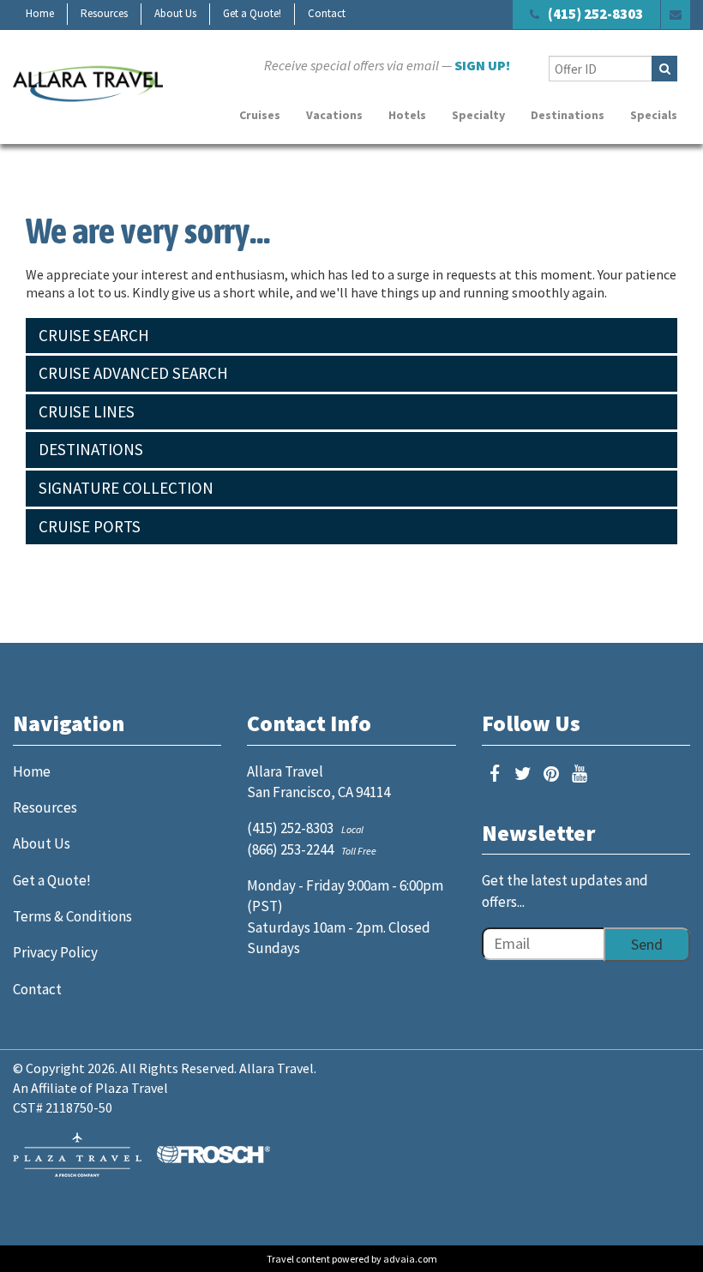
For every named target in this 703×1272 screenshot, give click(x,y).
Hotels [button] (407, 115)
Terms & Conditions (72, 916)
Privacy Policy (55, 952)
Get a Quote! (252, 13)
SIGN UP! (482, 65)
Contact (326, 13)
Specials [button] (653, 115)
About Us (175, 13)
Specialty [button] (478, 115)
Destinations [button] (567, 115)
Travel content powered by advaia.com (352, 1258)
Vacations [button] (334, 115)
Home (40, 13)
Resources (104, 13)
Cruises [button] (259, 115)
